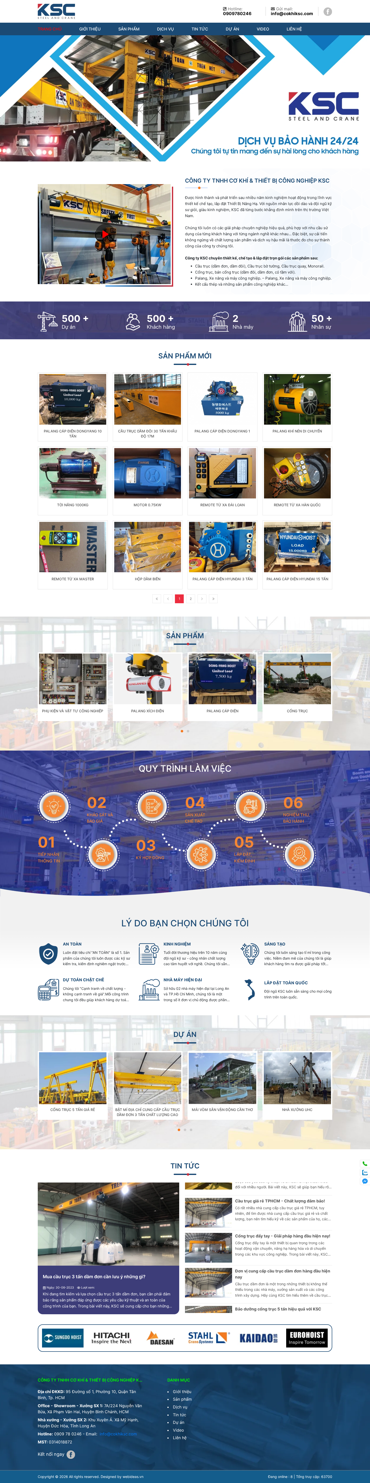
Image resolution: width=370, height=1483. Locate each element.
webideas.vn (133, 1476)
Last (213, 598)
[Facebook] (327, 11)
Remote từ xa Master (73, 579)
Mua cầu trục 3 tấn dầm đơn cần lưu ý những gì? (94, 1276)
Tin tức (200, 28)
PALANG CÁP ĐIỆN (222, 711)
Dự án (232, 28)
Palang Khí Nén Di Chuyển (297, 431)
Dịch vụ (165, 28)
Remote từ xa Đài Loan (222, 505)
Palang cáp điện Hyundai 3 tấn (222, 579)
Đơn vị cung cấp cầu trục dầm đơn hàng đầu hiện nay (282, 1223)
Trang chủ (50, 28)
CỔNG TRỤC (297, 711)
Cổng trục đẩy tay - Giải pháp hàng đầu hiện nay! (282, 1185)
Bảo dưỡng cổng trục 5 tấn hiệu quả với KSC (278, 1258)
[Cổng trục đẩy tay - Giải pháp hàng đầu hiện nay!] (208, 1197)
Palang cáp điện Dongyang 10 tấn (73, 433)
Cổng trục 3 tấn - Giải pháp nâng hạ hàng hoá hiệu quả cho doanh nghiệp (279, 1296)
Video (263, 28)
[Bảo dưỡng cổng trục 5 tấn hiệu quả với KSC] (208, 1270)
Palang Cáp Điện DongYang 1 (222, 431)
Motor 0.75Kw (147, 505)
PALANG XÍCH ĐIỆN (147, 711)
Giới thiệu (90, 28)
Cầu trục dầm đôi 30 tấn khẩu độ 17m (147, 433)
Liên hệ (294, 28)
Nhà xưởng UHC (297, 1109)
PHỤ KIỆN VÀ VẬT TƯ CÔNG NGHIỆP (72, 711)
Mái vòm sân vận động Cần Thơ (222, 1109)
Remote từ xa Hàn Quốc (297, 505)
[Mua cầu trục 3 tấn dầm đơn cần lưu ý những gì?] (108, 1224)
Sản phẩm (128, 28)
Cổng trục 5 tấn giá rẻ (72, 1109)
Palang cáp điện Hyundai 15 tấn (297, 579)
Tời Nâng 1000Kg (72, 505)
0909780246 (237, 13)
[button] (182, 731)
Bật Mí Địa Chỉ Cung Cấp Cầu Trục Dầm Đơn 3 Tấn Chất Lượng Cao (147, 1112)
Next (202, 598)
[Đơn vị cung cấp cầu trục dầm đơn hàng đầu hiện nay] (208, 1232)
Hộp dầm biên (147, 579)
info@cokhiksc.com (292, 13)
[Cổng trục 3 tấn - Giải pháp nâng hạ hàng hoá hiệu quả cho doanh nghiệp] (208, 1305)
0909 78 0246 (68, 1433)
